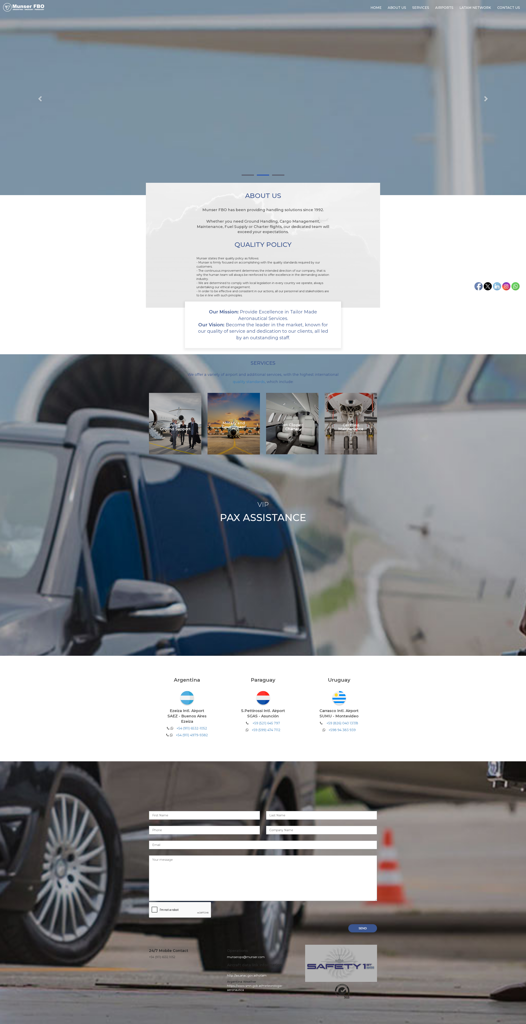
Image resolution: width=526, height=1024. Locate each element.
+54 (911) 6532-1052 (191, 728)
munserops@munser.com (246, 957)
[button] (39, 97)
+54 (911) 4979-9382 (192, 735)
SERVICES (420, 8)
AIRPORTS (444, 8)
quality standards (249, 382)
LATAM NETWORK (475, 8)
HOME (376, 8)
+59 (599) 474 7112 (266, 730)
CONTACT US (508, 8)
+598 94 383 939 (342, 730)
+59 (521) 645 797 (266, 723)
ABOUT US (397, 8)
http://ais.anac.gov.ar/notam (246, 975)
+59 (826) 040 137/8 (342, 723)
